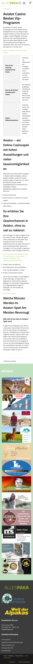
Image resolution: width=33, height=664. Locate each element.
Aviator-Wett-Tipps (9, 293)
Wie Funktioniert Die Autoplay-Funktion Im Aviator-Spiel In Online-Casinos (15, 255)
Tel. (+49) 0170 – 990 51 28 (10, 627)
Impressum (12, 662)
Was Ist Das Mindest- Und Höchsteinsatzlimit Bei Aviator (12, 259)
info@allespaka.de (7, 629)
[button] (24, 3)
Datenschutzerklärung (24, 662)
